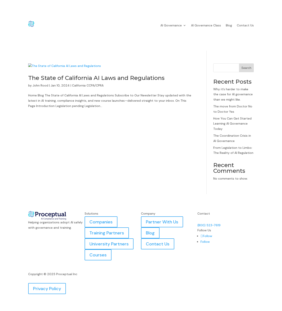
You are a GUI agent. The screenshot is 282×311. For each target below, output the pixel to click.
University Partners (109, 244)
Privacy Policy (47, 288)
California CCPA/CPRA (88, 85)
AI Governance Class (206, 25)
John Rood (40, 85)
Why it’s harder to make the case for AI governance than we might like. (233, 94)
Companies (101, 222)
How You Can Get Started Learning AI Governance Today (232, 123)
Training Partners (106, 233)
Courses (98, 255)
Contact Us (245, 25)
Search (246, 68)
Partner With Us (162, 222)
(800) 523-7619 (209, 225)
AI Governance (171, 25)
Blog (229, 25)
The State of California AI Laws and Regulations (96, 77)
